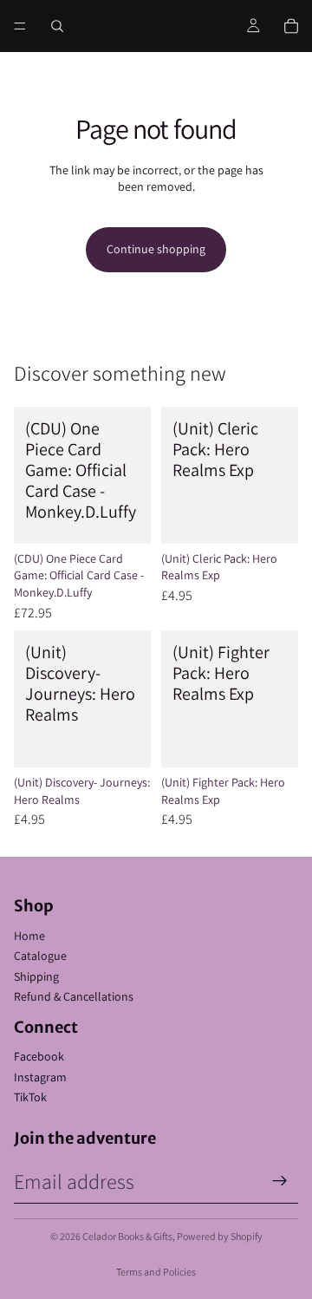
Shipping (36, 976)
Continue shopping (156, 249)
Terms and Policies (156, 1271)
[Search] (57, 26)
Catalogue (40, 955)
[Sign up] (280, 1181)
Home (29, 935)
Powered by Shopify (220, 1236)
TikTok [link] (30, 1097)
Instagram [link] (40, 1077)
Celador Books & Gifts (127, 1236)
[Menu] (20, 26)
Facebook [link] (39, 1056)
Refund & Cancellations (73, 996)
